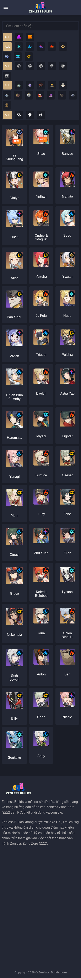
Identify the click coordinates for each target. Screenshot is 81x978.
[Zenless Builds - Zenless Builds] (40, 7)
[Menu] (5, 7)
